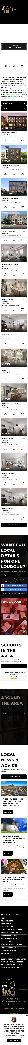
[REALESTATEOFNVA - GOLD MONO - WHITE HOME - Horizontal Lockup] (9, 9)
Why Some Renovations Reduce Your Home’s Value (14, 879)
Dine (6, 713)
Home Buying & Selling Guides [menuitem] (12, 930)
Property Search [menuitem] (7, 942)
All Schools (7, 666)
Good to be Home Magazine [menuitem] (11, 965)
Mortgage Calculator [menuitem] (9, 939)
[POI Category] (6, 66)
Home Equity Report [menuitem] (8, 948)
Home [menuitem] (3, 918)
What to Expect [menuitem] (7, 927)
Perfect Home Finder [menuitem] (9, 936)
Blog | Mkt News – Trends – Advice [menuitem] (13, 959)
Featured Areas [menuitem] (7, 921)
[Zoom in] (26, 63)
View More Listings (14, 525)
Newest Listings (8, 103)
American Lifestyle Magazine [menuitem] (12, 962)
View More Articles (14, 776)
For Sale (5, 108)
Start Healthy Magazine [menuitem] (10, 968)
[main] (14, 465)
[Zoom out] (26, 65)
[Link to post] (14, 788)
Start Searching (14, 1040)
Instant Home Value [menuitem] (8, 951)
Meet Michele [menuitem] (6, 924)
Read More (7, 812)
